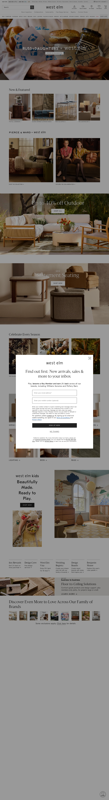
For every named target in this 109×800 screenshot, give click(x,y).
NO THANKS (54, 431)
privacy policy (49, 441)
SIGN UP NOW (54, 425)
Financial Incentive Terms (42, 439)
